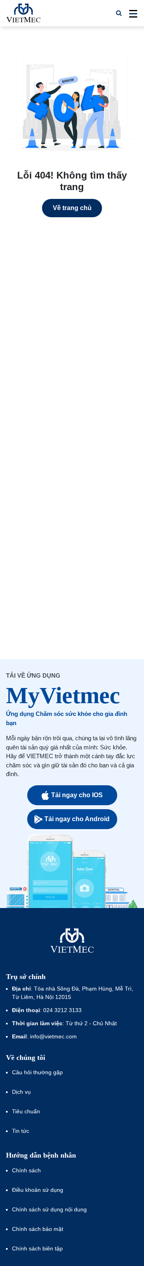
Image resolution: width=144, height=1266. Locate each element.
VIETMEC (23, 13)
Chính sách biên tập (38, 1248)
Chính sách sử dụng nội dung (49, 1209)
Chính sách (26, 1170)
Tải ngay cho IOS (77, 795)
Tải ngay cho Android (77, 819)
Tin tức (20, 1131)
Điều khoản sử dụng (37, 1190)
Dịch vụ (21, 1092)
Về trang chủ (72, 207)
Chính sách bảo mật (37, 1229)
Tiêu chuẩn (26, 1111)
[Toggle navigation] (131, 13)
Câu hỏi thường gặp (37, 1072)
